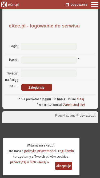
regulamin (66, 151)
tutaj (80, 99)
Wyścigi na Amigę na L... (11, 80)
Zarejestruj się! (74, 105)
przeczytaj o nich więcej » (29, 162)
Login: (14, 46)
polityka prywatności (40, 151)
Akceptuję (63, 166)
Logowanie (78, 4)
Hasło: (13, 60)
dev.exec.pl (87, 115)
